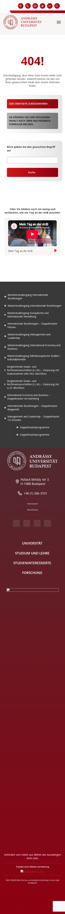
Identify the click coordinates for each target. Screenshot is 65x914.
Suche (31, 172)
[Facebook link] (16, 523)
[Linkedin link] (47, 523)
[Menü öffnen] (59, 22)
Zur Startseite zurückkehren (28, 103)
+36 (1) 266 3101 (35, 493)
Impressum (32, 503)
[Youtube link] (26, 523)
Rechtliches (32, 509)
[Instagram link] (37, 523)
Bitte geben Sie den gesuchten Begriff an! (31, 148)
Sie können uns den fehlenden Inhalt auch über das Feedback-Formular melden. (30, 121)
